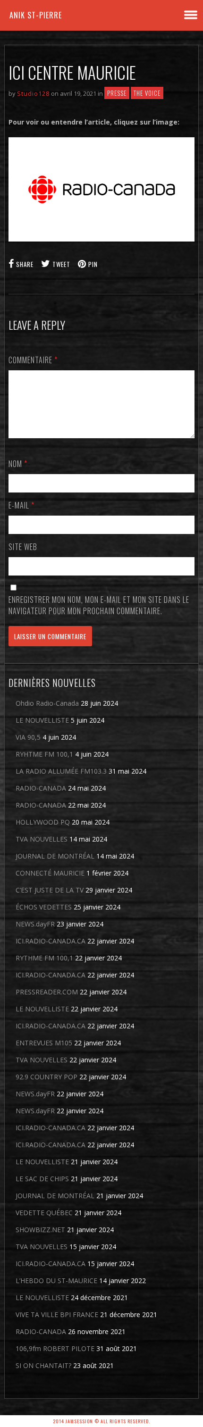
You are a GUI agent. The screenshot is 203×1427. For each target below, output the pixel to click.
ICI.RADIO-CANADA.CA (50, 940)
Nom (17, 463)
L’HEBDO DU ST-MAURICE (56, 1280)
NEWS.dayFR (35, 923)
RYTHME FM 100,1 (44, 957)
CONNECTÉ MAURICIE (50, 872)
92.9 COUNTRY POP (46, 1076)
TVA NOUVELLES (42, 839)
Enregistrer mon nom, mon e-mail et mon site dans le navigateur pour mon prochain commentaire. (98, 605)
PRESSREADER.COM (47, 991)
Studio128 (33, 93)
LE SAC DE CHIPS (42, 1178)
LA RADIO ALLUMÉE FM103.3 (61, 771)
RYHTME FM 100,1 (44, 754)
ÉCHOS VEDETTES (44, 906)
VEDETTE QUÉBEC (44, 1212)
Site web (22, 546)
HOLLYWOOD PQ (43, 822)
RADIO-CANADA (41, 788)
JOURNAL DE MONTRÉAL (55, 855)
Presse (117, 93)
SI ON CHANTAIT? (43, 1365)
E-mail (21, 505)
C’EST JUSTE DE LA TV (50, 889)
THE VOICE (147, 93)
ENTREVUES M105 (44, 1042)
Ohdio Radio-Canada (47, 703)
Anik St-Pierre (35, 15)
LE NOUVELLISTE (42, 720)
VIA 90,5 (28, 737)
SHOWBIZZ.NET (40, 1229)
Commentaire (33, 360)
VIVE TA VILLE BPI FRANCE (57, 1314)
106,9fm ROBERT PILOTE (55, 1348)
